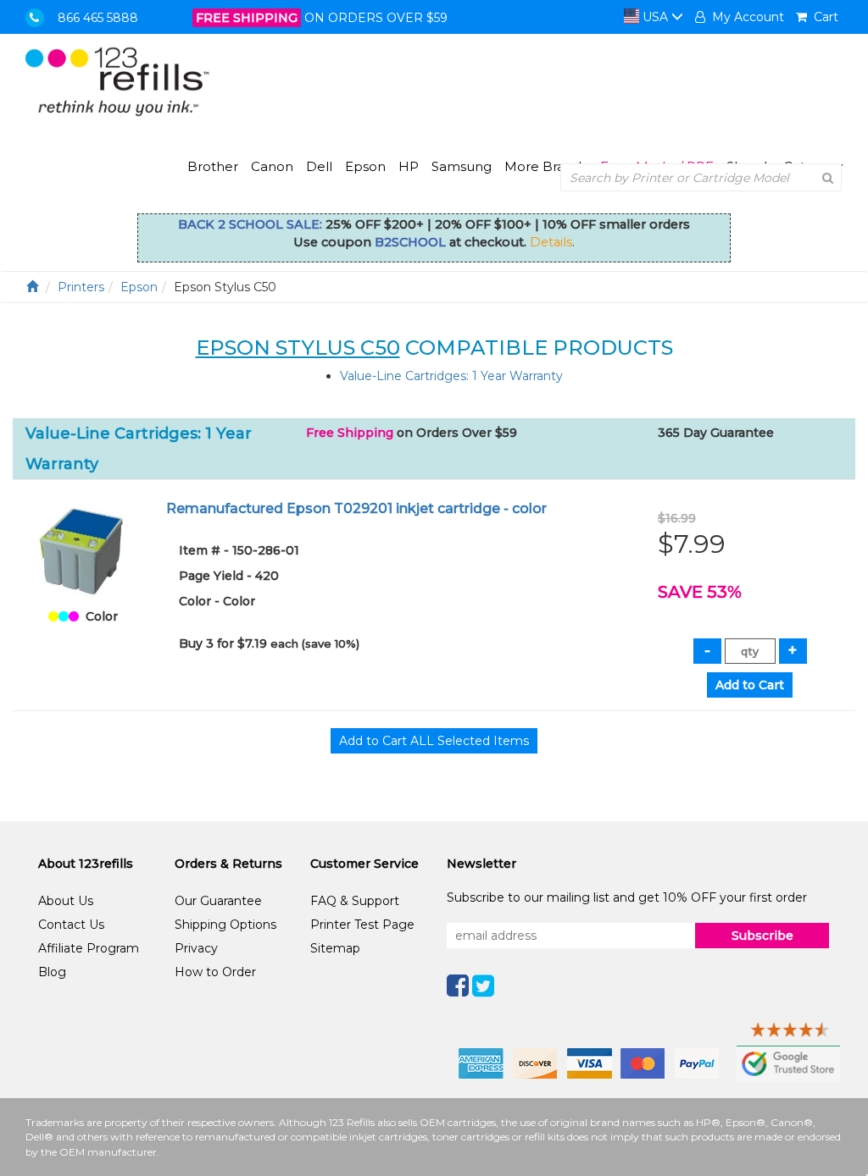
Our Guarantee (218, 900)
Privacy (196, 948)
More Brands (545, 166)
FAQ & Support (354, 900)
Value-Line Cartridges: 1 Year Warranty (451, 376)
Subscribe (762, 935)
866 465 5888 (98, 17)
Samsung (461, 166)
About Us (65, 900)
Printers (81, 287)
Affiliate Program (88, 948)
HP (408, 166)
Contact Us (71, 924)
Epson (365, 166)
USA (655, 17)
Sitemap (335, 948)
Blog (52, 972)
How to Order (215, 972)
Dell (319, 166)
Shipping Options (225, 924)
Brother (212, 166)
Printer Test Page (362, 924)
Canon (272, 166)
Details (551, 242)
